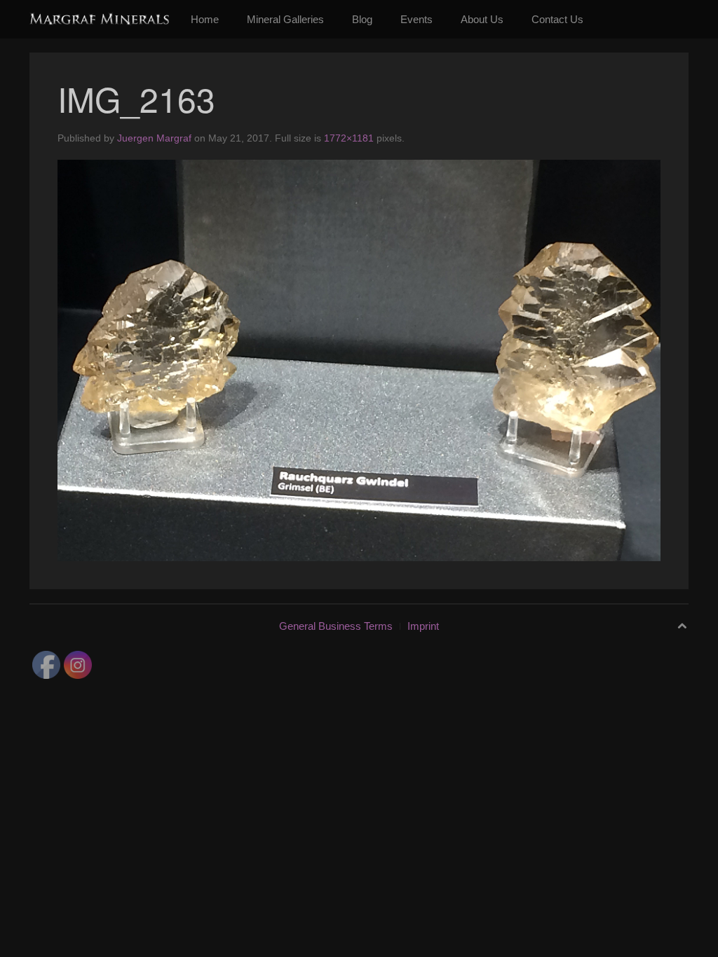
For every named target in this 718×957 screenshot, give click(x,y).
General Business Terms (336, 626)
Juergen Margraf (154, 138)
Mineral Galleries (285, 19)
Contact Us (557, 19)
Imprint (423, 626)
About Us (482, 19)
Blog (362, 19)
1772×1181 (349, 138)
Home (205, 19)
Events (416, 19)
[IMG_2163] (359, 360)
